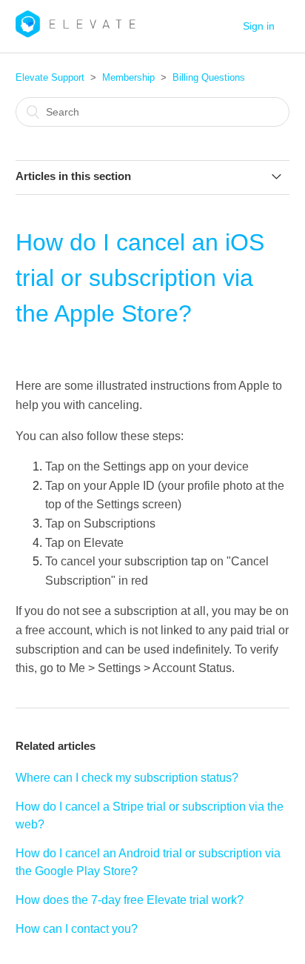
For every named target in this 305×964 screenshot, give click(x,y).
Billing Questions (208, 77)
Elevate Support (50, 77)
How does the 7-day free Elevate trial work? (130, 900)
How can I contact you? (77, 929)
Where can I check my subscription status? (127, 777)
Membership (128, 77)
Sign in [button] (259, 26)
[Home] (76, 33)
